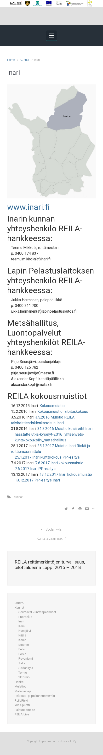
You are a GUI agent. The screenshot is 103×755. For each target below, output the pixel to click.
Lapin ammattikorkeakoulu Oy (57, 741)
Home (11, 60)
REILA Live (22, 714)
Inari (21, 621)
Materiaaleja (23, 691)
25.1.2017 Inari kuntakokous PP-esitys (47, 457)
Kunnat (24, 60)
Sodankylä (54, 529)
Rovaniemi (25, 658)
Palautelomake (25, 710)
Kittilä (22, 635)
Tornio (22, 672)
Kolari (22, 640)
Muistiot (20, 686)
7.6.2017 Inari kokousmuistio (59, 463)
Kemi (21, 626)
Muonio (23, 644)
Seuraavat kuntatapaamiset (37, 612)
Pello (21, 649)
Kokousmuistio (52, 405)
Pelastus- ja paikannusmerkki (35, 696)
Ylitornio (24, 677)
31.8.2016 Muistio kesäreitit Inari (64, 428)
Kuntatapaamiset (50, 539)
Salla (21, 663)
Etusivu (19, 603)
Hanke (19, 682)
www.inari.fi (28, 207)
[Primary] (51, 36)
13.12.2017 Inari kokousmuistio (66, 474)
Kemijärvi (24, 630)
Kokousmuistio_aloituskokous (62, 411)
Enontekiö (25, 617)
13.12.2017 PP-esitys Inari (37, 480)
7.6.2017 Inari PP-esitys (35, 468)
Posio (22, 654)
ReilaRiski (21, 700)
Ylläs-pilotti (22, 705)
